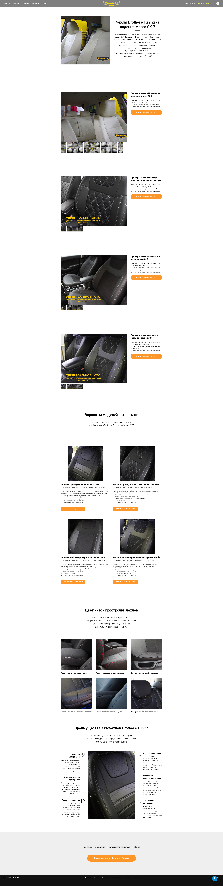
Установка (25, 3)
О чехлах (16, 3)
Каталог (44, 3)
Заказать (6, 3)
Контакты (35, 3)
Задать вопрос (189, 3)
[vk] (217, 3)
